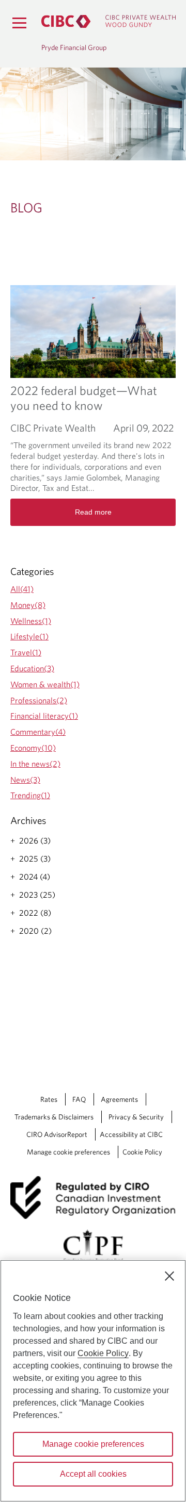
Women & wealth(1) (45, 684)
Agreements (119, 1099)
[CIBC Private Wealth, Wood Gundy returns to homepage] (108, 21)
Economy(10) (33, 747)
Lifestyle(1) (29, 636)
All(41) (22, 588)
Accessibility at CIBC (131, 1134)
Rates (48, 1099)
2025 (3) (35, 858)
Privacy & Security (136, 1117)
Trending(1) (30, 795)
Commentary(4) (38, 731)
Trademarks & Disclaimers (54, 1117)
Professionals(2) (38, 700)
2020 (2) (35, 930)
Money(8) (27, 604)
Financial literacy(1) (44, 715)
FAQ (79, 1099)
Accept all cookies (93, 1474)
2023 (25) (37, 894)
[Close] (169, 1276)
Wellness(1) (30, 620)
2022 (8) (35, 912)
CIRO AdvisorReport (56, 1134)
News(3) (25, 779)
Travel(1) (25, 652)
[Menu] (19, 22)
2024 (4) (34, 876)
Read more (93, 512)
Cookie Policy (142, 1152)
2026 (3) (35, 840)
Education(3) (32, 668)
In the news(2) (35, 763)
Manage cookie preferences (68, 1152)
